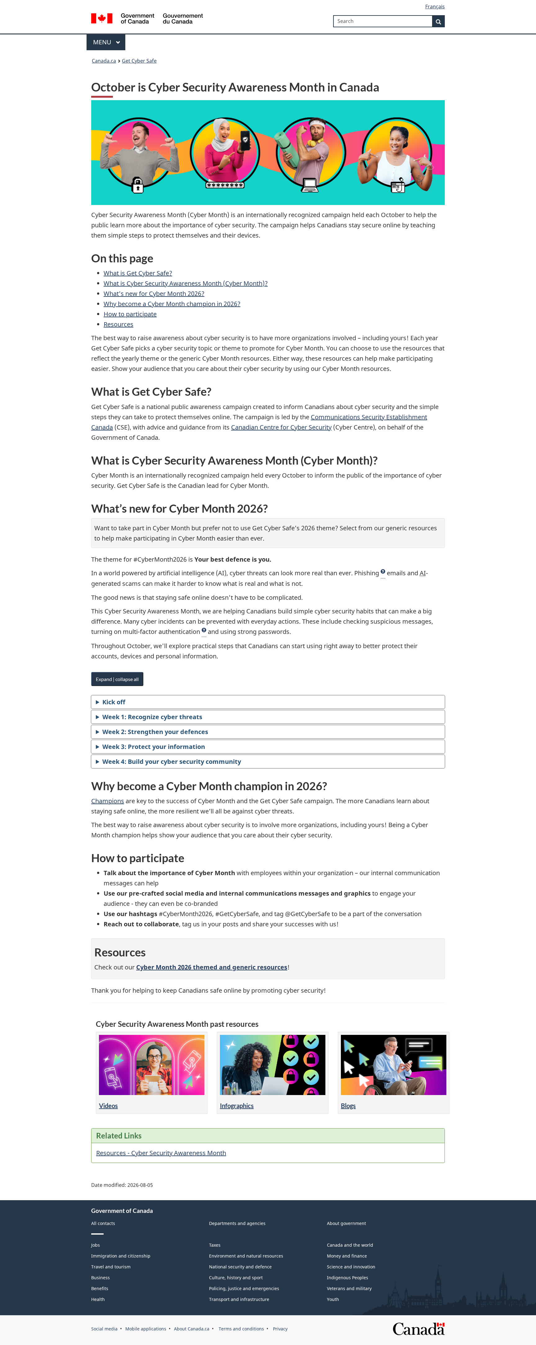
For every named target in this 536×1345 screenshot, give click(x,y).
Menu (103, 42)
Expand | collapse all (117, 679)
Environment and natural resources (246, 1256)
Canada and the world (350, 1245)
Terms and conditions (240, 1329)
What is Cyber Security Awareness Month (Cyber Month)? (186, 283)
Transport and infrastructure (239, 1299)
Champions (107, 801)
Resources (118, 324)
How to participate (130, 314)
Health (98, 1299)
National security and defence (240, 1267)
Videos (108, 1105)
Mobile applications (145, 1329)
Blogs (348, 1105)
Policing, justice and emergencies (244, 1288)
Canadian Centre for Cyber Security (281, 427)
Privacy (280, 1329)
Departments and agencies (237, 1223)
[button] (383, 573)
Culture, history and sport (236, 1277)
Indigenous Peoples (347, 1277)
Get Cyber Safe (139, 60)
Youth (333, 1299)
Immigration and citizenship (120, 1256)
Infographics (237, 1105)
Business (100, 1277)
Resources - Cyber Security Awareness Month (161, 1153)
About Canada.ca (191, 1329)
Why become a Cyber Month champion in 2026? (172, 304)
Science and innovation (351, 1267)
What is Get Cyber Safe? (138, 273)
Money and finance (347, 1256)
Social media (104, 1329)
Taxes (215, 1245)
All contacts (103, 1223)
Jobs (95, 1245)
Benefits (99, 1288)
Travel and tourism (111, 1267)
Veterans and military (349, 1288)
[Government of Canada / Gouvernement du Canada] (147, 19)
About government (346, 1223)
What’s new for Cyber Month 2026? (154, 293)
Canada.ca (104, 60)
